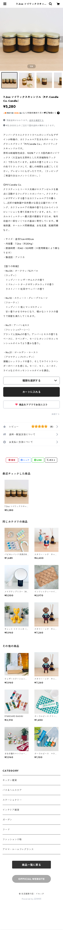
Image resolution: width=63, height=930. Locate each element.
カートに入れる (31, 391)
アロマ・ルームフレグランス (18, 849)
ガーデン (7, 819)
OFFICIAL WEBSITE (31, 878)
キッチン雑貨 (10, 780)
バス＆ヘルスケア (12, 790)
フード (6, 829)
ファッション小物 (12, 839)
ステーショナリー (12, 799)
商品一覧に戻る (31, 864)
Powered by (28, 899)
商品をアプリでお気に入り (33, 404)
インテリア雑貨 (11, 809)
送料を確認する (36, 120)
